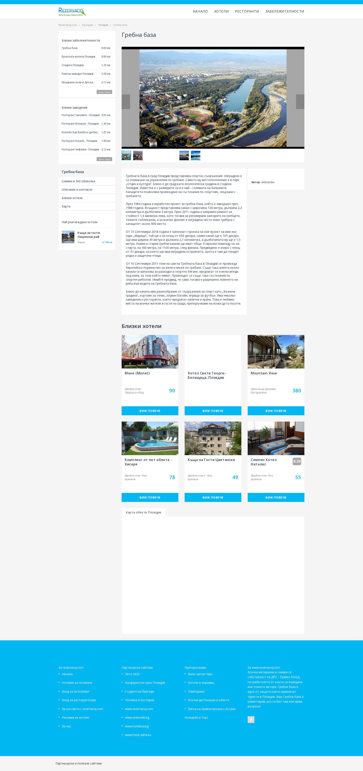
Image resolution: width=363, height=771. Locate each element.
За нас (66, 726)
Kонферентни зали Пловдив (145, 683)
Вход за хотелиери (75, 691)
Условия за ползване (77, 683)
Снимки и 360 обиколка (78, 181)
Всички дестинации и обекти (208, 700)
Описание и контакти (77, 189)
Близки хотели (72, 198)
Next (300, 101)
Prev (126, 101)
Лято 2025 (132, 674)
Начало (200, 11)
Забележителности (285, 11)
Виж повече (149, 411)
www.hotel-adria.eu (138, 735)
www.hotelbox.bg (137, 726)
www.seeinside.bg (137, 717)
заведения (133, 299)
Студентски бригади (139, 691)
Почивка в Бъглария (139, 700)
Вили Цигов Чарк (200, 674)
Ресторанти (247, 11)
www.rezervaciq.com (139, 709)
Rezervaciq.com (68, 24)
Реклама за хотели (75, 717)
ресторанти (152, 299)
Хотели (221, 11)
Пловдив (103, 24)
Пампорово (196, 691)
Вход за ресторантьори (79, 700)
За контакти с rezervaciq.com (82, 709)
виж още (104, 92)
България (87, 24)
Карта (66, 206)
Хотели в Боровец (201, 683)
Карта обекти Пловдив (143, 512)
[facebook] (251, 719)
